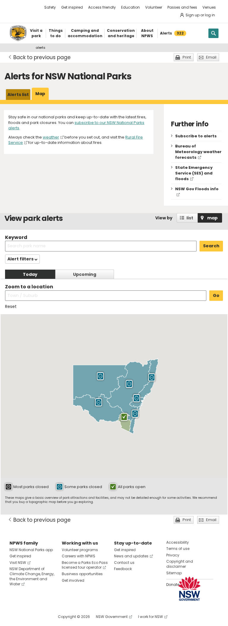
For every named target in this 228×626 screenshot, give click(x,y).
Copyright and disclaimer (179, 564)
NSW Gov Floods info (196, 189)
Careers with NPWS (78, 556)
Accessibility (177, 542)
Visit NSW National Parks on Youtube (40, 616)
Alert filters (20, 259)
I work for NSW (150, 616)
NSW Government (112, 616)
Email (211, 57)
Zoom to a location (29, 286)
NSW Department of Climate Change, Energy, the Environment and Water (32, 576)
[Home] (18, 33)
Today (30, 274)
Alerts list (18, 94)
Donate (172, 584)
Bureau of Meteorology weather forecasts (198, 151)
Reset (11, 306)
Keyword (16, 237)
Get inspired (72, 7)
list (189, 218)
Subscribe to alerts (196, 136)
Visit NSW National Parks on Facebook (15, 616)
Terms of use (177, 548)
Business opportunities (82, 573)
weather (51, 137)
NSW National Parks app (31, 549)
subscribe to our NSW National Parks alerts (76, 125)
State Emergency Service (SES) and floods (194, 173)
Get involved (73, 580)
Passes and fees (182, 7)
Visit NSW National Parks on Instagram (27, 616)
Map (40, 94)
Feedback (123, 568)
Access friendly (102, 7)
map (212, 218)
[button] (100, 376)
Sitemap (174, 572)
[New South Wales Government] (189, 589)
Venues (209, 7)
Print (187, 57)
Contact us (124, 562)
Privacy (172, 555)
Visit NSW (18, 562)
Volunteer (153, 7)
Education (130, 7)
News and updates (131, 556)
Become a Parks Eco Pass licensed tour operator (85, 565)
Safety (50, 7)
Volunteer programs (80, 549)
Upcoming (84, 274)
